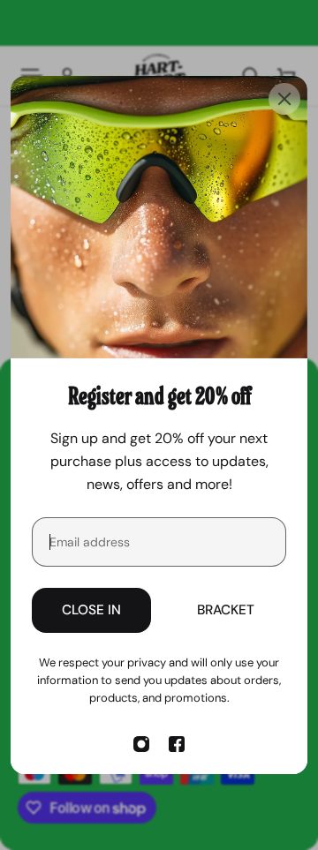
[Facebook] (177, 744)
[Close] (284, 99)
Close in (91, 610)
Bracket (225, 610)
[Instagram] (141, 744)
